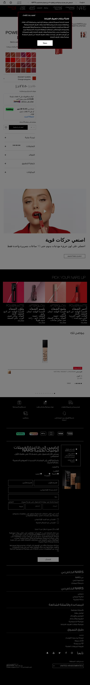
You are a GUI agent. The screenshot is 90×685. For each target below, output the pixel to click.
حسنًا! (45, 43)
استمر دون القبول (28, 15)
